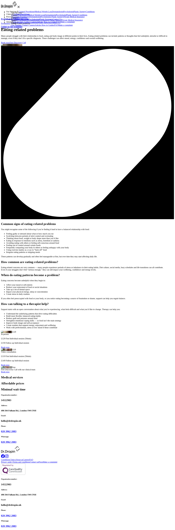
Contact (25, 25)
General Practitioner (19, 15)
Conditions (82, 15)
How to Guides (48, 25)
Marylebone (22, 17)
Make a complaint (65, 25)
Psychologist (61, 15)
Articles (38, 25)
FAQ (56, 25)
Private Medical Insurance (72, 20)
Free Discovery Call (18, 43)
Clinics (13, 460)
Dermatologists (21, 23)
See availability (16, 27)
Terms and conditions (21, 462)
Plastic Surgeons (44, 23)
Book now (5, 43)
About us (19, 460)
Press (41, 462)
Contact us (5, 27)
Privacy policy (7, 462)
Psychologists (32, 23)
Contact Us (55, 23)
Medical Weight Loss (36, 15)
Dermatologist (50, 15)
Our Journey (16, 25)
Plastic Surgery (72, 15)
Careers (32, 25)
